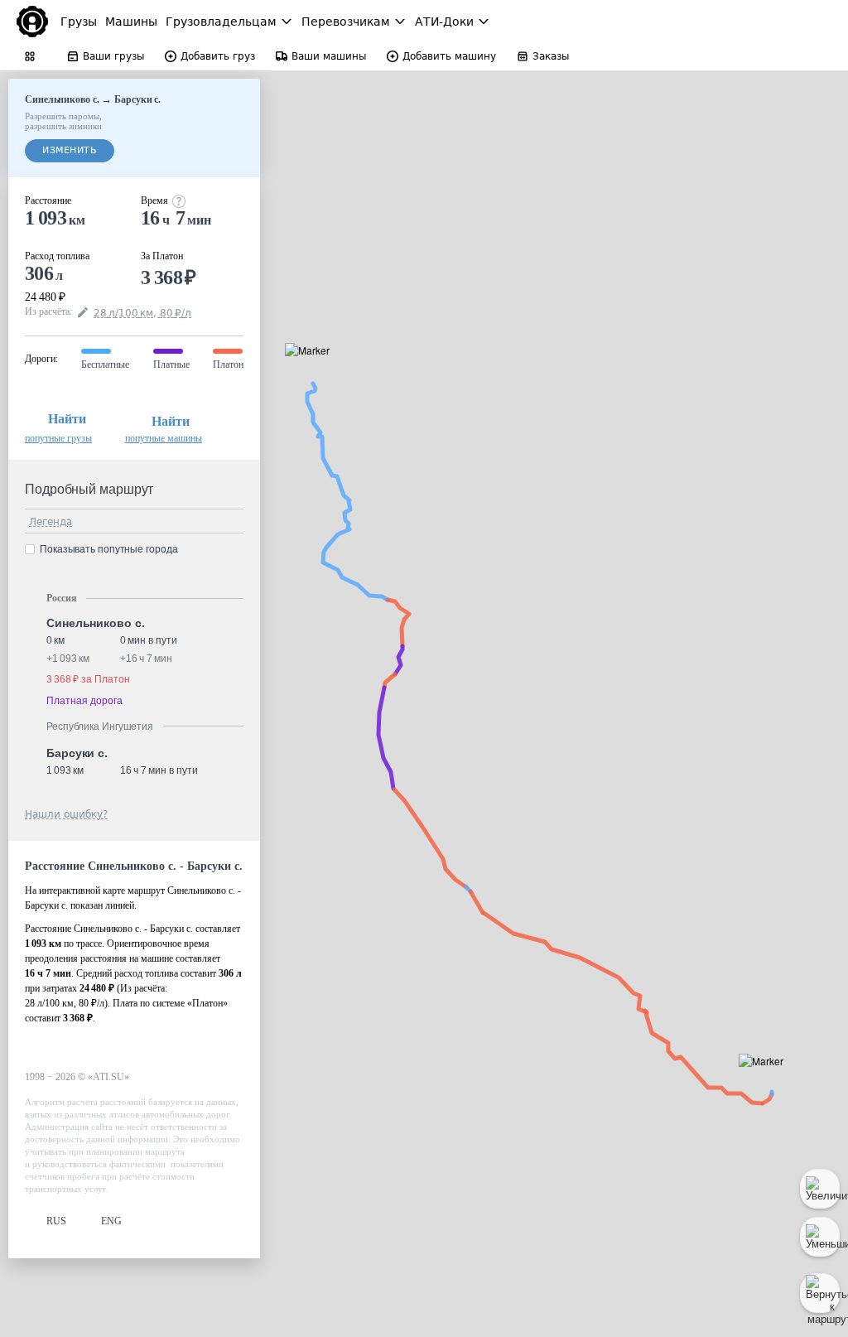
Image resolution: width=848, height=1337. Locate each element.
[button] (312, 369)
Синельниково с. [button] (95, 623)
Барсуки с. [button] (77, 753)
